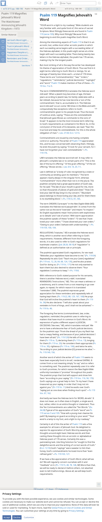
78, (70, 465)
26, (55, 261)
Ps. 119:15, (61, 465)
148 (74, 465)
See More (26, 65)
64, (58, 261)
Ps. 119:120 (63, 337)
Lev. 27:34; (64, 133)
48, (67, 465)
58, (87, 378)
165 (78, 198)
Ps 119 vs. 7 (51, 340)
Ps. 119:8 (74, 270)
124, (65, 261)
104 (54, 227)
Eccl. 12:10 (45, 448)
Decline (16, 517)
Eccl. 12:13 (74, 133)
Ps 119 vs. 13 (79, 340)
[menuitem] (3, 3)
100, (50, 227)
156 (53, 352)
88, (69, 296)
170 (91, 378)
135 (70, 261)
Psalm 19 (55, 83)
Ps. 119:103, (60, 454)
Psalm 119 (76, 42)
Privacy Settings (76, 510)
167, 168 (79, 296)
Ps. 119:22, (63, 296)
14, (72, 166)
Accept (7, 517)
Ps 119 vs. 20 (55, 343)
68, (61, 261)
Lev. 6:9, (67, 166)
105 (57, 413)
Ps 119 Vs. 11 (59, 387)
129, (73, 296)
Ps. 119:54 (90, 255)
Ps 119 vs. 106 (67, 346)
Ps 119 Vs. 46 (46, 308)
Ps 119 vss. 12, (47, 261)
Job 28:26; (63, 244)
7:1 (79, 166)
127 (67, 454)
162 (49, 393)
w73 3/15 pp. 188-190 (13, 8)
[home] (3, 3)
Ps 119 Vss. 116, (78, 378)
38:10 (71, 244)
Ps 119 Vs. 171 (64, 264)
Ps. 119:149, (45, 352)
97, (74, 198)
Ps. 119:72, (68, 198)
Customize (29, 517)
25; (76, 166)
